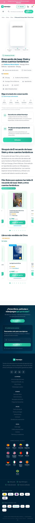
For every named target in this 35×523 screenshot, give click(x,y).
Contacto (17, 417)
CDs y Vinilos (17, 384)
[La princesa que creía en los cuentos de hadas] (17, 200)
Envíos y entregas (17, 412)
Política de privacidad (17, 429)
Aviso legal (17, 427)
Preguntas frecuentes (17, 402)
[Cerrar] (33, 2)
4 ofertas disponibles (17, 278)
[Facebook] (23, 372)
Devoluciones (17, 414)
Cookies (17, 432)
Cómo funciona (17, 397)
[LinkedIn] (19, 372)
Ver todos (4, 241)
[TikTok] (15, 372)
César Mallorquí (15, 268)
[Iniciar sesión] (32, 6)
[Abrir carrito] (28, 7)
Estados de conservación (17, 419)
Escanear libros (18, 394)
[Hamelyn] (5, 6)
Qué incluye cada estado (10, 96)
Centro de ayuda (17, 409)
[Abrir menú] (3, 11)
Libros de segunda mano (17, 379)
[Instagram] (11, 372)
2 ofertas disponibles (17, 225)
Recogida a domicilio (17, 399)
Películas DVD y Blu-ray (17, 382)
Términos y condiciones (17, 434)
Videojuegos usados (17, 387)
